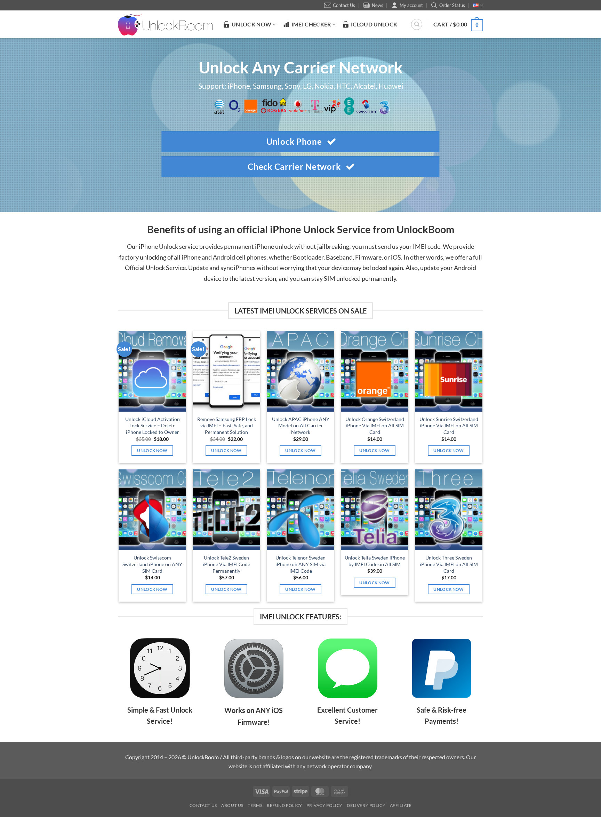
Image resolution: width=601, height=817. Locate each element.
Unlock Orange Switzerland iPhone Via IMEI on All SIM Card (374, 425)
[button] (458, 24)
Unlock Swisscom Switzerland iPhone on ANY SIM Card (152, 564)
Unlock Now (152, 450)
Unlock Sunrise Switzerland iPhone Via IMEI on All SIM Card (448, 425)
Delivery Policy (366, 805)
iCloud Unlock (374, 24)
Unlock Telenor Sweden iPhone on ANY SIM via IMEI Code (300, 564)
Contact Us (344, 5)
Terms (255, 805)
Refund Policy (284, 805)
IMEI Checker (311, 24)
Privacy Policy (324, 805)
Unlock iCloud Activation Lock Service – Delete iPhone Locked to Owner (152, 425)
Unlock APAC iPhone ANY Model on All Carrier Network (300, 425)
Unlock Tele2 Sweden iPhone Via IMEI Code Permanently (226, 564)
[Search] (416, 24)
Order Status (452, 5)
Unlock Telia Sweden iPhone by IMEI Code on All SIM (374, 561)
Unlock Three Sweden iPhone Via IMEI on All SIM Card (449, 564)
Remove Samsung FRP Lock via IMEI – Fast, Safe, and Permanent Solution (226, 425)
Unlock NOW (251, 24)
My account (411, 5)
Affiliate (401, 805)
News (377, 5)
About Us (232, 805)
